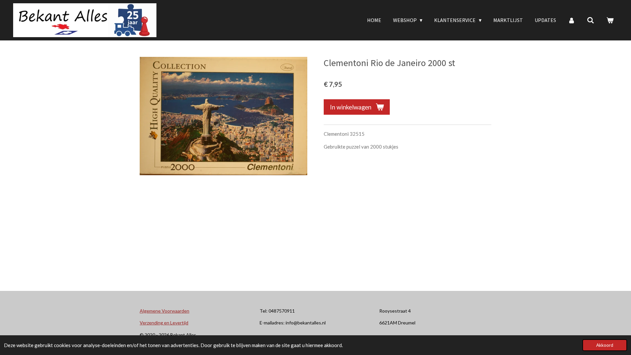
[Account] (571, 20)
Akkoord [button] (604, 345)
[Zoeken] (590, 20)
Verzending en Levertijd (164, 322)
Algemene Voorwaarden (164, 311)
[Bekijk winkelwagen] (610, 20)
